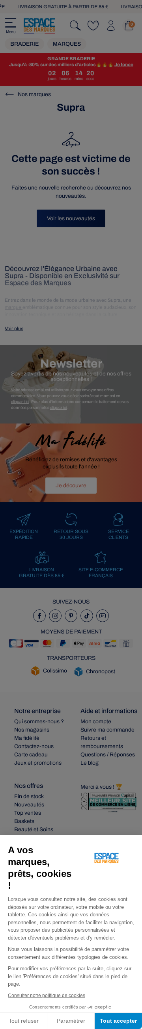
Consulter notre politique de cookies (46, 995)
